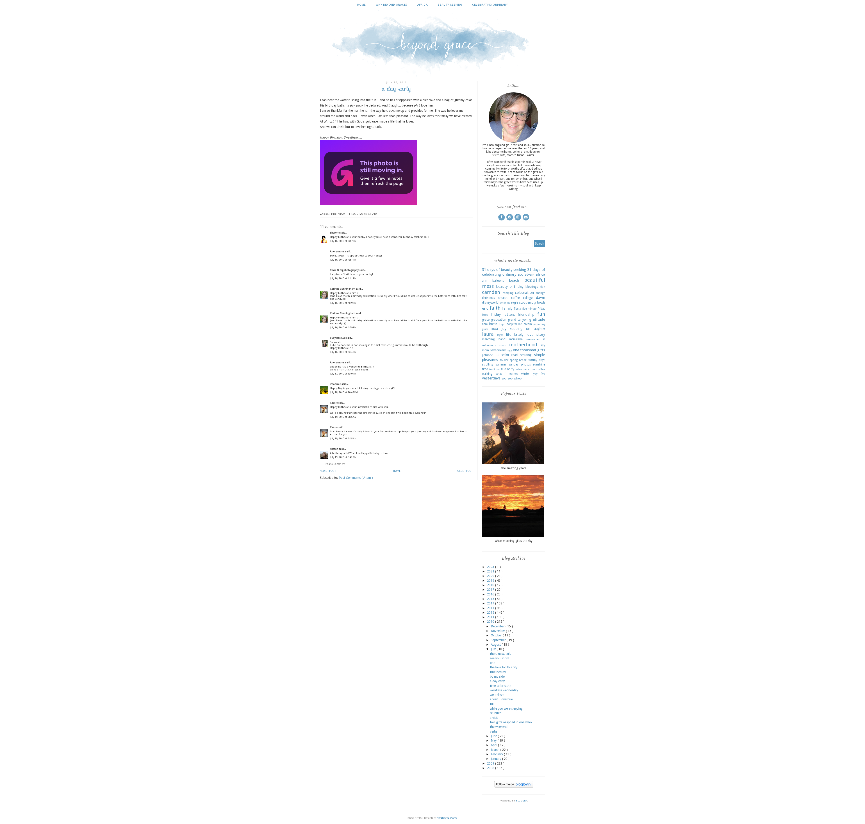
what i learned (507, 373)
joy (503, 328)
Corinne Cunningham (343, 288)
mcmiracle (516, 339)
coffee (515, 298)
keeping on (520, 328)
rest (497, 355)
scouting (526, 355)
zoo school (515, 378)
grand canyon (518, 319)
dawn (540, 297)
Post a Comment (335, 464)
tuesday (507, 369)
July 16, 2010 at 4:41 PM (343, 278)
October (497, 635)
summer (501, 364)
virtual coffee (536, 369)
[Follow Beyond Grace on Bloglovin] (513, 786)
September (499, 640)
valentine (521, 369)
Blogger (521, 800)
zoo (504, 378)
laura (488, 334)
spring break (518, 360)
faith (495, 308)
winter (525, 373)
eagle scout (519, 302)
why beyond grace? (391, 4)
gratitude (537, 319)
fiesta (517, 308)
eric (353, 213)
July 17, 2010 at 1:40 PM (343, 373)
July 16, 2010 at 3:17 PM (343, 241)
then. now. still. (500, 654)
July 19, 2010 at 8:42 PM (343, 457)
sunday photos (520, 364)
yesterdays (491, 378)
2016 (491, 594)
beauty (502, 286)
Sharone (335, 232)
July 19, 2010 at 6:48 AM (343, 438)
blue (542, 286)
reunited (495, 713)
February (497, 754)
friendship (526, 314)
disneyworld (490, 302)
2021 (491, 571)
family (507, 308)
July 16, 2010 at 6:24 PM (343, 352)
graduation (498, 319)
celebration (524, 292)
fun (541, 314)
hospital (512, 324)
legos (500, 335)
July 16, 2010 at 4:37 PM (343, 259)
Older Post (465, 470)
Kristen (334, 448)
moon (502, 345)
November (498, 631)
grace (485, 319)
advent (529, 274)
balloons (498, 280)
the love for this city (503, 667)
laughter (539, 329)
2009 (491, 763)
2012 (491, 612)
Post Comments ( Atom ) (356, 477)
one (492, 663)
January (496, 758)
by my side (497, 676)
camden (491, 292)
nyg (510, 350)
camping (508, 293)
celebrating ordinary (490, 4)
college (528, 298)
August (496, 644)
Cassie (334, 402)
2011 (491, 617)
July (494, 649)
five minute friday (533, 308)
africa (422, 4)
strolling (487, 364)
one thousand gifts (529, 350)
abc (521, 274)
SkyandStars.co (447, 818)
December (498, 626)
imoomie (335, 384)
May (494, 740)
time (485, 369)
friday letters (503, 314)
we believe (497, 695)
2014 (491, 603)
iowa (495, 329)
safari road (509, 355)
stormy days (536, 360)
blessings (532, 286)
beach (514, 280)
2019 (491, 580)
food (485, 314)
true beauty (498, 672)
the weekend (499, 727)
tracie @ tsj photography (344, 270)
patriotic (487, 355)
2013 (491, 608)
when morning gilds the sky (514, 541)
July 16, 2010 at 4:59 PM (343, 303)
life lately (515, 334)
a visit (494, 718)
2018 (491, 585)
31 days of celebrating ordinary (513, 272)
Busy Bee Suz (338, 337)
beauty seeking (450, 4)
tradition (494, 369)
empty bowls (536, 302)
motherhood (523, 344)
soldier (504, 360)
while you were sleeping (506, 708)
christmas (488, 298)
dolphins (505, 302)
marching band (493, 339)
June (494, 736)
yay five (539, 373)
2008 (491, 768)
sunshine (539, 364)
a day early (497, 681)
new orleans (498, 350)
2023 (491, 567)
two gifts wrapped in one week (511, 722)
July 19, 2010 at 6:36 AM (343, 416)
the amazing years (513, 468)
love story (369, 213)
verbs (493, 731)
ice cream (525, 324)
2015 (491, 599)
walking (487, 373)
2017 (491, 589)
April (494, 745)
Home (361, 4)
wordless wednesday (504, 690)
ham (485, 324)
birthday (339, 213)
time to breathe (500, 686)
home (493, 324)
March (495, 749)
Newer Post (328, 470)
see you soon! (499, 658)
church (503, 298)
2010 (491, 621)
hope (502, 324)
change (540, 293)
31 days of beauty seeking (504, 269)
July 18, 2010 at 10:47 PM (344, 392)
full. (492, 704)
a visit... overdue (501, 699)
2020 (491, 576)
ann (484, 280)
